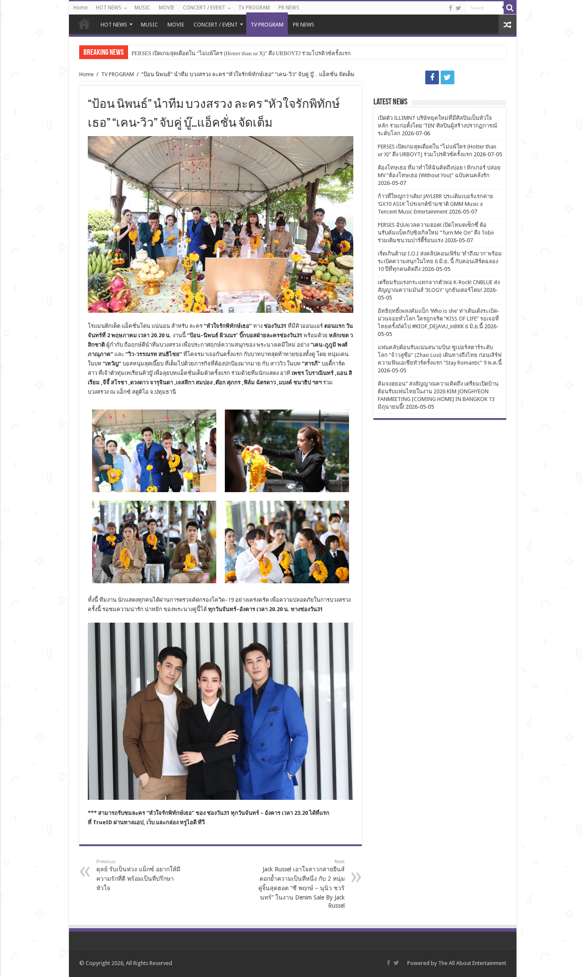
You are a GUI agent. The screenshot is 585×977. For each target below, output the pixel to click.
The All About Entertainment (472, 963)
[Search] (510, 7)
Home (80, 8)
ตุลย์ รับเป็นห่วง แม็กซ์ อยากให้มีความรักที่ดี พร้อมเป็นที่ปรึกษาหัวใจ (138, 875)
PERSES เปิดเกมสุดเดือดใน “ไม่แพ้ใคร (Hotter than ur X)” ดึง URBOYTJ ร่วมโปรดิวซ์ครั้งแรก (241, 53)
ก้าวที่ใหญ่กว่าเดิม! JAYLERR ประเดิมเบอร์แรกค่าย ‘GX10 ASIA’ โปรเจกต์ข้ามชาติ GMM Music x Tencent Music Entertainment (435, 204)
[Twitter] (458, 8)
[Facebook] (450, 8)
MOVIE (166, 8)
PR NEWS (288, 8)
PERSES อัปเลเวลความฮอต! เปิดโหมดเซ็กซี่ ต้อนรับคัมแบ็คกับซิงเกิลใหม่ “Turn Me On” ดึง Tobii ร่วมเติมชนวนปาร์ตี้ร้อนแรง (436, 233)
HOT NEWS (109, 8)
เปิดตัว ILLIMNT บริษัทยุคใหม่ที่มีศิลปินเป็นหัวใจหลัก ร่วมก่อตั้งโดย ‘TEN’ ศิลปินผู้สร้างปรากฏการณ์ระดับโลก (437, 126)
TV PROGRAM (254, 8)
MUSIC (142, 8)
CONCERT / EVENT (204, 8)
